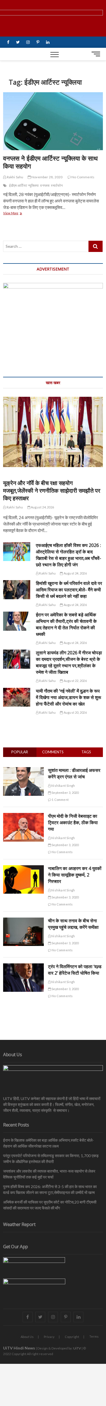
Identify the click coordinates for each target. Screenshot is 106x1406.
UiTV (77, 1348)
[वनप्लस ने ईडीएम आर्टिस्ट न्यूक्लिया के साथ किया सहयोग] (53, 121)
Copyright (72, 1337)
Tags (86, 752)
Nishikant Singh (63, 785)
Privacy (49, 1337)
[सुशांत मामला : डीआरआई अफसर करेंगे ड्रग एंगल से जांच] (23, 770)
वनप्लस (44, 185)
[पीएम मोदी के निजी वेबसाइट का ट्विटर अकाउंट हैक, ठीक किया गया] (23, 816)
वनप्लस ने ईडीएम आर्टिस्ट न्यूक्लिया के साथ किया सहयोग (50, 162)
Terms (94, 1336)
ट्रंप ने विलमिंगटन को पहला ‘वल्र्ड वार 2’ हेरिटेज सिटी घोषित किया (74, 969)
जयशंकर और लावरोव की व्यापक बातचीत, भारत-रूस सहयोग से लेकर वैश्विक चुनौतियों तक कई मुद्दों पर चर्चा (49, 1174)
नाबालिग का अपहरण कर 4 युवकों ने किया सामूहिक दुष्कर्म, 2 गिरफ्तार (74, 874)
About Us (27, 1337)
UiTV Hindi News (19, 1348)
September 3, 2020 (65, 792)
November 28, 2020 (47, 177)
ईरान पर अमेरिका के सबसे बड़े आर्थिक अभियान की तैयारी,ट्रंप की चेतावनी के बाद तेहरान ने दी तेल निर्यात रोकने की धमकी (66, 624)
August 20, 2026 (74, 712)
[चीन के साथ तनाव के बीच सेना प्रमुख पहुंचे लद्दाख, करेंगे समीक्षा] (23, 920)
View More (16, 214)
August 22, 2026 (74, 680)
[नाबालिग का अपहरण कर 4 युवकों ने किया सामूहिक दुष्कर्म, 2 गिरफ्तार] (23, 868)
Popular (19, 752)
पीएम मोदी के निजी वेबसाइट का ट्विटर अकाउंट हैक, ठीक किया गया (73, 822)
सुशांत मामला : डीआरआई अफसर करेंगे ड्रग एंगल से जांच (74, 773)
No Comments (82, 177)
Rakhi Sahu (14, 177)
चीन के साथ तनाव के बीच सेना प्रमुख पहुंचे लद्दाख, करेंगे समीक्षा (73, 924)
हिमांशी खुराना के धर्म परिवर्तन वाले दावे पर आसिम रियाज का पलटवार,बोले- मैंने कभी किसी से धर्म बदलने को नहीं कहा (69, 589)
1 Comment (60, 799)
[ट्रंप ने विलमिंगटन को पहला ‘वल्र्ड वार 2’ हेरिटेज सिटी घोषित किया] (23, 966)
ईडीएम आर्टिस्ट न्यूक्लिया (24, 185)
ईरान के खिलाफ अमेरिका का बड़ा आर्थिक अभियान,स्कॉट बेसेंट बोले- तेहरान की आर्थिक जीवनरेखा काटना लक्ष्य (48, 1143)
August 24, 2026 (42, 507)
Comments (53, 752)
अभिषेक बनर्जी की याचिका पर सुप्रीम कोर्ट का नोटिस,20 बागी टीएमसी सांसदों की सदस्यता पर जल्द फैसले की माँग (49, 1205)
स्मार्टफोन (57, 185)
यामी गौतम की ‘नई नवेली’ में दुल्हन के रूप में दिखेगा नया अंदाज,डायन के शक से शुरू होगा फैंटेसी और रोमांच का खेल (68, 697)
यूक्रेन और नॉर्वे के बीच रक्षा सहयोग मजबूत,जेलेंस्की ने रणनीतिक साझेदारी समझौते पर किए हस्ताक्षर (51, 490)
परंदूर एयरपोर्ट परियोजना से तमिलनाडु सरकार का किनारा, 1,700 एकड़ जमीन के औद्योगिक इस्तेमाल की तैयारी (51, 1158)
